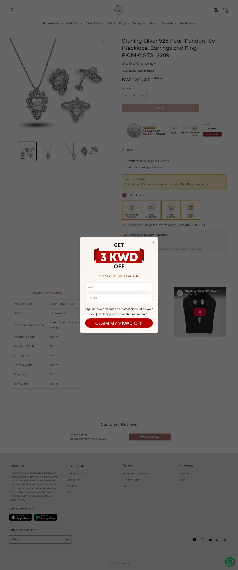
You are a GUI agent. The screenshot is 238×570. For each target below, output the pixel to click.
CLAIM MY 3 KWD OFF (119, 323)
